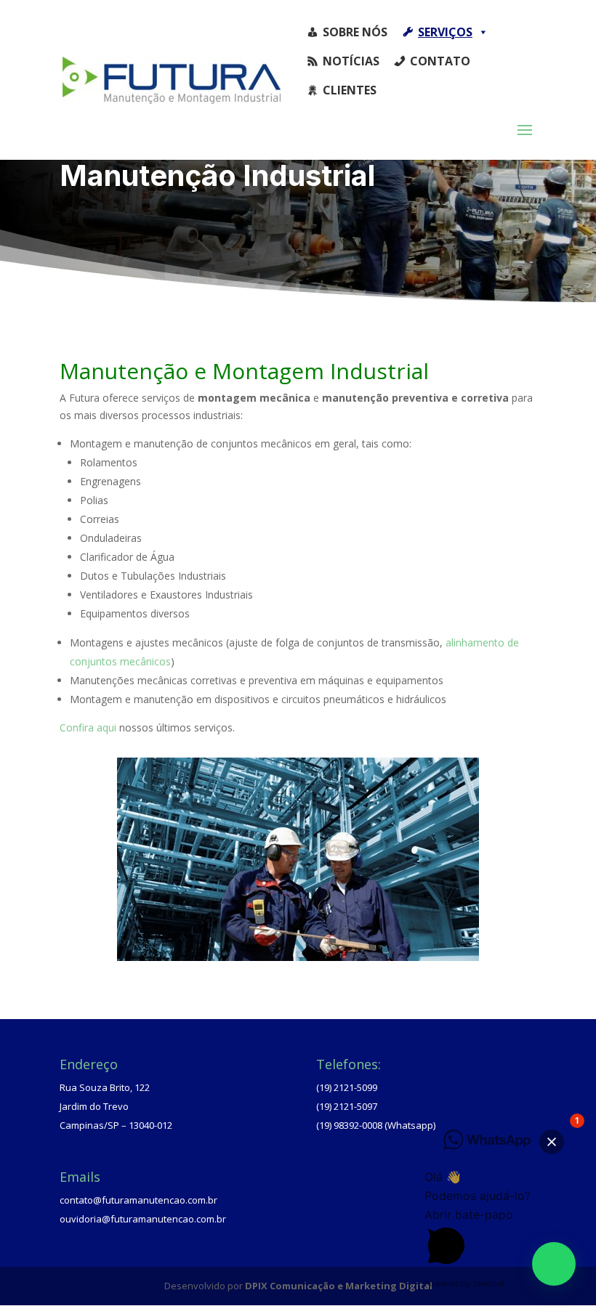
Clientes (349, 90)
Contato (440, 61)
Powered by (464, 1283)
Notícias (351, 61)
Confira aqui (88, 727)
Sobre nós (355, 32)
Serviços (445, 32)
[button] (554, 1264)
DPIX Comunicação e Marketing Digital (338, 1285)
